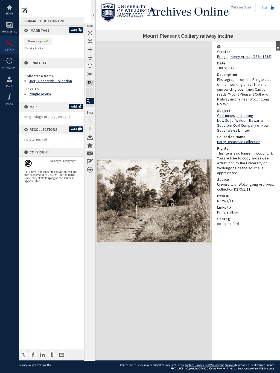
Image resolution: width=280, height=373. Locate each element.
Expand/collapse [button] (278, 46)
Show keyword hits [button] (89, 121)
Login (9, 85)
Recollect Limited (226, 368)
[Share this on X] (24, 352)
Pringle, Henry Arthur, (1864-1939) (244, 56)
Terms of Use (44, 365)
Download (89, 137)
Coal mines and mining (235, 115)
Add (74, 30)
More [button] (9, 103)
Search (9, 49)
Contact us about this (89, 153)
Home (9, 13)
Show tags (35, 41)
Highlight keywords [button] (89, 129)
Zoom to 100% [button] (89, 74)
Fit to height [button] (89, 58)
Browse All (9, 31)
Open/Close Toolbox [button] (93, 10)
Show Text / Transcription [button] (89, 112)
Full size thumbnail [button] (89, 33)
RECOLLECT (176, 368)
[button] (90, 101)
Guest (247, 7)
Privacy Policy (27, 365)
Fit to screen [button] (89, 41)
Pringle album (40, 93)
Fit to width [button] (89, 49)
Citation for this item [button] (89, 170)
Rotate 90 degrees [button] (89, 66)
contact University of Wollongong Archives (210, 365)
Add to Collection (89, 145)
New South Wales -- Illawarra (240, 120)
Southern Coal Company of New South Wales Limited (243, 128)
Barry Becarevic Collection (50, 80)
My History (9, 67)
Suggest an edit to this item (25, 10)
